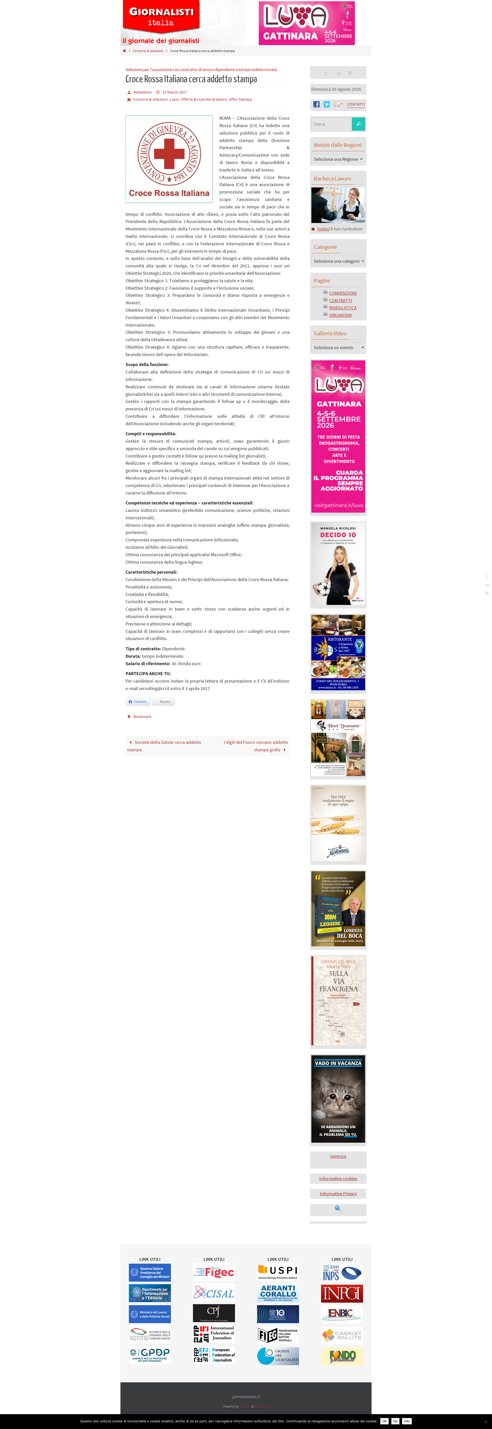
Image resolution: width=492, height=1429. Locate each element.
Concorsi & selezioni (148, 50)
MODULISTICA (343, 308)
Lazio (174, 99)
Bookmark (142, 716)
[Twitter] (487, 584)
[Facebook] (487, 576)
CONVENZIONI (343, 293)
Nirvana (245, 1406)
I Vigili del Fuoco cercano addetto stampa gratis (256, 746)
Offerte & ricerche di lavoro (204, 99)
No (395, 1421)
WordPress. (262, 1406)
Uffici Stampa (240, 99)
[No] (485, 1421)
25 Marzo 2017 (174, 92)
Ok (384, 1421)
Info (407, 1421)
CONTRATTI (340, 300)
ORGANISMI (340, 315)
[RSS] (487, 592)
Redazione (143, 92)
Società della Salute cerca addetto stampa (164, 746)
